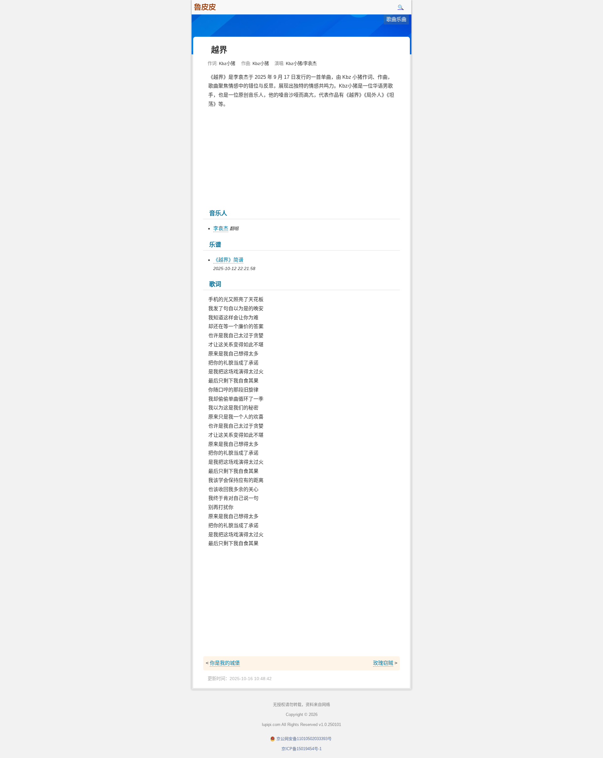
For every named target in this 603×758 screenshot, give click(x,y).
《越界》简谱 (228, 260)
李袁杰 (220, 228)
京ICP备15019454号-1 (301, 748)
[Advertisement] (301, 158)
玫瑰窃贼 (383, 663)
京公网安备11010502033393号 (304, 738)
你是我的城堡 (225, 663)
